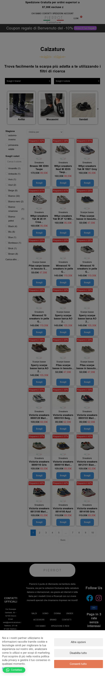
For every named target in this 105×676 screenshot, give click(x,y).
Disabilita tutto (78, 653)
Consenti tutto (78, 664)
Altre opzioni (78, 642)
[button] (14, 670)
